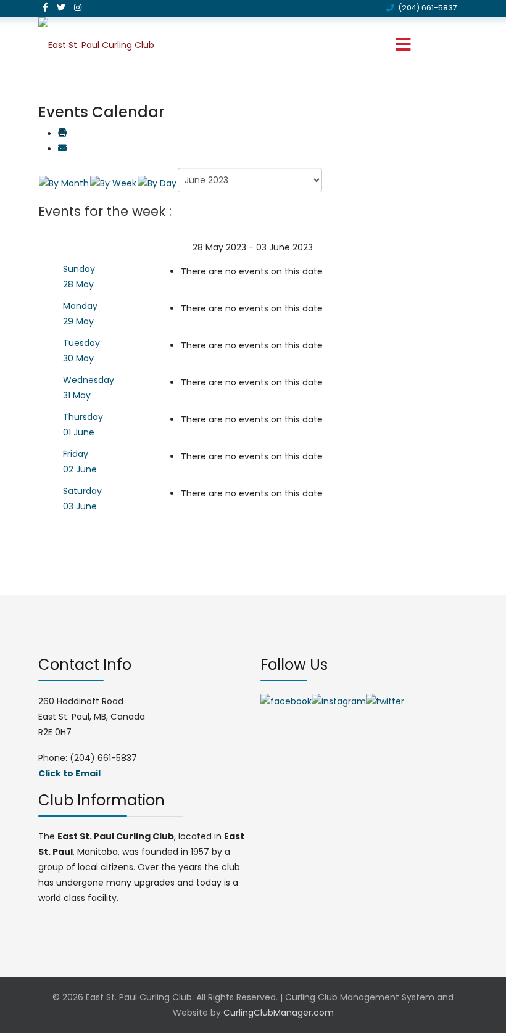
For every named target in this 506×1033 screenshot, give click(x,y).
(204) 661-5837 (427, 7)
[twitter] (61, 7)
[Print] (62, 134)
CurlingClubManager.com (278, 1012)
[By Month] (64, 182)
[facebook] (45, 7)
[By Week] (113, 182)
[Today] (157, 182)
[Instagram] (77, 7)
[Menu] (403, 45)
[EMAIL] (62, 149)
